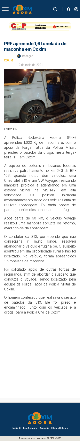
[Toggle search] (55, 9)
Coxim (8, 60)
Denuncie (44, 428)
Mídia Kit (17, 428)
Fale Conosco (30, 428)
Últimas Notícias (59, 428)
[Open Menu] (5, 9)
